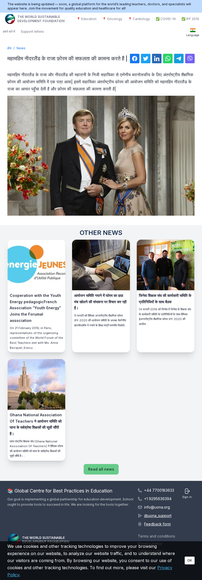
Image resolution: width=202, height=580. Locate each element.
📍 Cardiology (139, 19)
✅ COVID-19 (166, 19)
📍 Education (87, 19)
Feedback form (157, 524)
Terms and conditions (156, 536)
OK (189, 560)
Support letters (32, 31)
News (21, 48)
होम (9, 48)
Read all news (101, 469)
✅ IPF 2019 (190, 19)
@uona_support (157, 515)
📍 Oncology (112, 19)
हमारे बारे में (9, 31)
